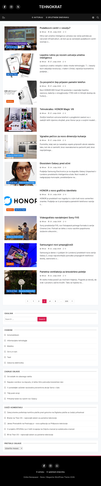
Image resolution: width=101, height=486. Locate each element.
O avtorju (37, 17)
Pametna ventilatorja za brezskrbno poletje (63, 271)
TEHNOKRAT (50, 7)
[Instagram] (11, 7)
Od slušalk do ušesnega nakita (19, 376)
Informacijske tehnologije (16, 43)
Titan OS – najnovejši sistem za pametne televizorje (36, 418)
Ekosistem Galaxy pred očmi (55, 163)
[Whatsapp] (57, 466)
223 (66, 301)
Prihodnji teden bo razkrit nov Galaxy (22, 399)
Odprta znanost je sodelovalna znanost (59, 429)
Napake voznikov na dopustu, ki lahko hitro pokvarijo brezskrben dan (35, 382)
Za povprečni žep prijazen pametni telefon (62, 82)
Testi (9, 128)
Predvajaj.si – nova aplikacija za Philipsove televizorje (46, 423)
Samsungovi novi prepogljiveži (56, 244)
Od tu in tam (12, 47)
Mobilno (10, 101)
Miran (44, 32)
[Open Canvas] (3, 17)
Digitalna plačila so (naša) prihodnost (69, 412)
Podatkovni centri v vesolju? (55, 28)
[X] (18, 7)
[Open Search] (98, 17)
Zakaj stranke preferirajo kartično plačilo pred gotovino (29, 412)
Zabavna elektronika (15, 155)
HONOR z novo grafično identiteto (58, 190)
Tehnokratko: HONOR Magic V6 (57, 109)
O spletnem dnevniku (57, 17)
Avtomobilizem (13, 335)
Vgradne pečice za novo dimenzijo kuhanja (63, 136)
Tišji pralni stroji (13, 393)
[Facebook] (4, 7)
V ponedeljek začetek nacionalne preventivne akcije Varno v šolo (33, 388)
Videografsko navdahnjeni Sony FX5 (59, 217)
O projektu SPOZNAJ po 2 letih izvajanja (23, 429)
